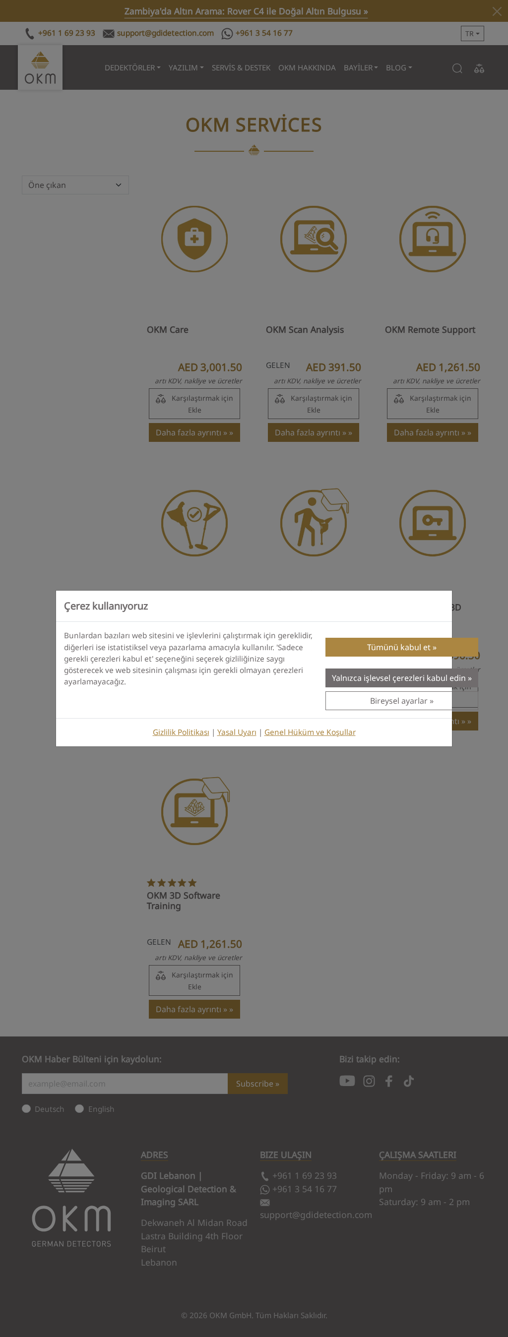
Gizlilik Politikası (181, 732)
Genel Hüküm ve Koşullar (310, 732)
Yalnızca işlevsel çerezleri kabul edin (399, 677)
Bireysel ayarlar (399, 700)
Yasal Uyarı (236, 732)
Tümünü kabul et (399, 647)
